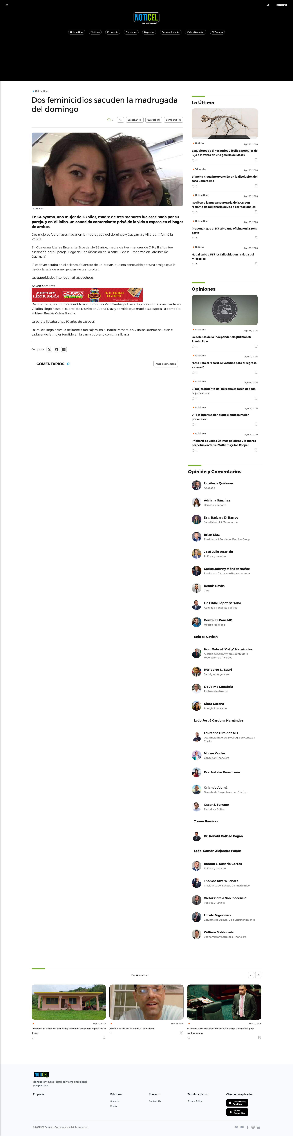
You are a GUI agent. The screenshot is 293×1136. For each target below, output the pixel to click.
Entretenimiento (170, 32)
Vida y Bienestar (195, 32)
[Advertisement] (146, 59)
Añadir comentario (166, 364)
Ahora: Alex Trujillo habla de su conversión (54, 1028)
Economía (112, 32)
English (114, 1106)
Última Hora (76, 32)
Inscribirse (281, 5)
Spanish (114, 1101)
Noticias (95, 32)
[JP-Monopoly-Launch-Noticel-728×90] (107, 295)
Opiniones (131, 32)
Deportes (149, 32)
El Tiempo (217, 32)
